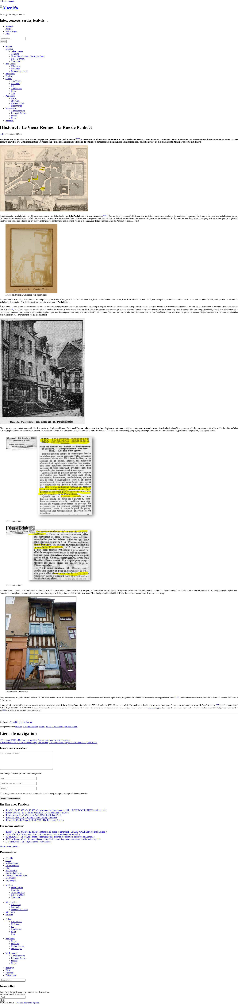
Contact (19, 1003)
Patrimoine (10, 96)
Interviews (10, 73)
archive (18, 726)
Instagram (10, 968)
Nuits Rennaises (18, 111)
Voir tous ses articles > (9, 846)
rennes (41, 726)
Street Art (15, 101)
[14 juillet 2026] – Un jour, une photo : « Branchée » (28, 842)
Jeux (8, 34)
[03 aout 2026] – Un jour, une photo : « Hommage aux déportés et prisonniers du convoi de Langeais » (50, 837)
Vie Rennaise (11, 953)
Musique (9, 49)
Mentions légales (31, 1003)
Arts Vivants (16, 81)
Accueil (9, 46)
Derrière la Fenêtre (14, 873)
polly (2, 134)
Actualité (9, 26)
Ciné (13, 93)
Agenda (9, 29)
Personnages (16, 106)
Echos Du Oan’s (18, 59)
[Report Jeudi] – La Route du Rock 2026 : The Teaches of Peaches (35, 820)
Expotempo (11, 880)
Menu (3, 42)
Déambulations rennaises (16, 875)
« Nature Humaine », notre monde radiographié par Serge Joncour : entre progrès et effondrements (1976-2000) (48, 742)
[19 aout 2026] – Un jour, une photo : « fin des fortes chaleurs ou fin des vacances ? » (43, 834)
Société (14, 116)
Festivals (9, 76)
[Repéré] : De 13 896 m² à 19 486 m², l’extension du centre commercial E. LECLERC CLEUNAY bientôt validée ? (56, 810)
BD (12, 86)
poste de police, (153, 708)
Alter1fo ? (10, 120)
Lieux (13, 98)
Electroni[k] (11, 878)
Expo (13, 91)
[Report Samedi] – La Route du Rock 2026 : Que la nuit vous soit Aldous (37, 813)
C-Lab (8, 860)
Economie (15, 69)
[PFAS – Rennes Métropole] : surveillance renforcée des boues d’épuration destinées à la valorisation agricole (53, 839)
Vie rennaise (11, 108)
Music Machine (18, 892)
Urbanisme (16, 66)
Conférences (16, 88)
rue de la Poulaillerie (54, 726)
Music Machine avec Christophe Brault (28, 56)
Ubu (7, 868)
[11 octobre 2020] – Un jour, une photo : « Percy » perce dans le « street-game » (35, 740)
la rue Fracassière (30, 726)
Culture (9, 78)
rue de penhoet (70, 726)
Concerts (15, 54)
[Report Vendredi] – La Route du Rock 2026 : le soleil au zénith (33, 815)
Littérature (15, 83)
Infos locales (11, 902)
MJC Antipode (12, 863)
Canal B (9, 858)
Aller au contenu (7, 1)
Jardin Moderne (12, 865)
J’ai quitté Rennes (18, 113)
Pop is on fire (11, 870)
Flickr (8, 970)
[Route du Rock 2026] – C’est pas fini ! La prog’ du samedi (31, 817)
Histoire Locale (17, 103)
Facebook (10, 973)
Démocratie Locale (19, 71)
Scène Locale (17, 51)
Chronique (15, 61)
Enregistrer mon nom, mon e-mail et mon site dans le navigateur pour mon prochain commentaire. (45, 793)
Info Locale (11, 64)
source (176, 697)
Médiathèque (11, 31)
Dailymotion (11, 975)
